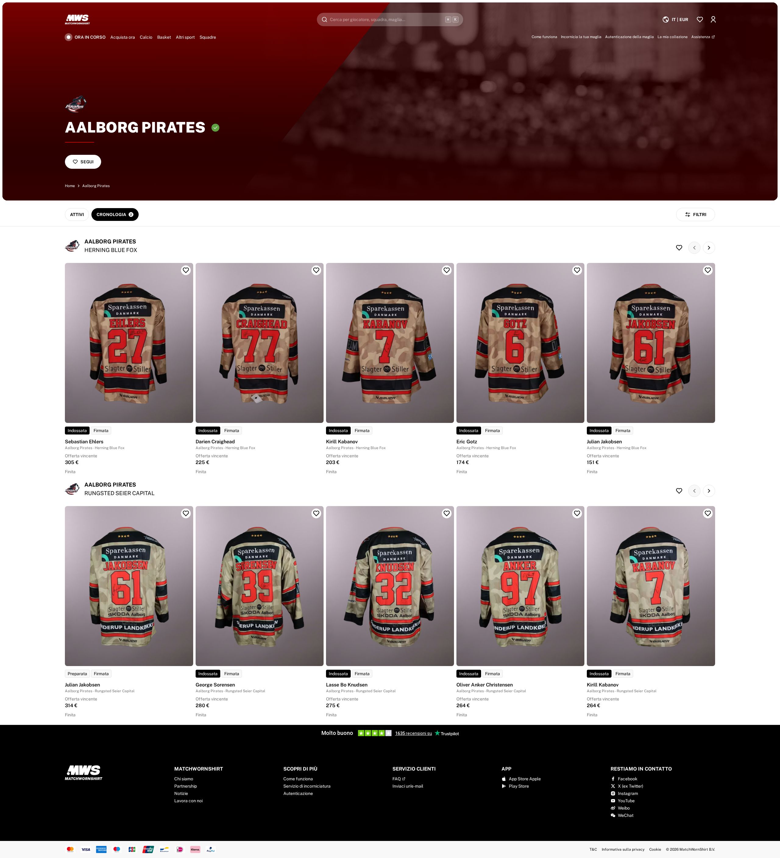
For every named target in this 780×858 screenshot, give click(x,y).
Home (70, 186)
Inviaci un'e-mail (407, 786)
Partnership (185, 786)
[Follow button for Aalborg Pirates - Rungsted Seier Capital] (679, 491)
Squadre (208, 37)
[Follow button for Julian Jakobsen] (708, 270)
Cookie (655, 849)
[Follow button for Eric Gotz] (577, 270)
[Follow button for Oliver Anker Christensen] (577, 513)
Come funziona (298, 778)
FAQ (396, 778)
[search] (390, 19)
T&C (593, 849)
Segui (87, 161)
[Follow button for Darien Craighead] (316, 270)
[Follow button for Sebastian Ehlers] (186, 270)
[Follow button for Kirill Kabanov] (447, 270)
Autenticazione (298, 793)
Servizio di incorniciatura (307, 786)
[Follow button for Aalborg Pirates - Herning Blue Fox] (679, 247)
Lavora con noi (188, 800)
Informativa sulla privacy (623, 849)
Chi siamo (183, 778)
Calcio (146, 37)
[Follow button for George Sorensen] (316, 513)
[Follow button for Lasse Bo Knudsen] (447, 513)
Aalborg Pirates (96, 186)
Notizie (181, 793)
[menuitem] (675, 19)
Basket (164, 37)
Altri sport (185, 37)
